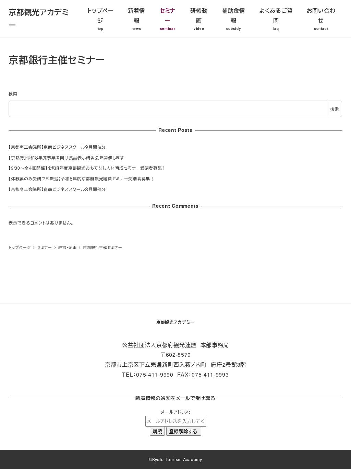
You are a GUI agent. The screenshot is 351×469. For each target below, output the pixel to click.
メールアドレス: (175, 412)
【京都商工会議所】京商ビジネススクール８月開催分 (57, 189)
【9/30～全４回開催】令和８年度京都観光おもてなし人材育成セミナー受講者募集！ (87, 168)
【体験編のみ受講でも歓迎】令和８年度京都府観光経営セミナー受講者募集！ (82, 178)
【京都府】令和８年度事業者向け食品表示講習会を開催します (66, 158)
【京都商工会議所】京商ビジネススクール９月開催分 (57, 147)
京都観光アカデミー (175, 322)
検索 (13, 94)
